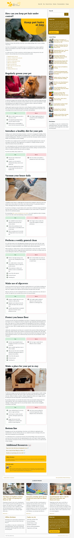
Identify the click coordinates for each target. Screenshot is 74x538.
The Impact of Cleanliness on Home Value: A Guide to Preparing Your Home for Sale (61, 41)
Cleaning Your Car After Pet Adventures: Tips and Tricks (60, 110)
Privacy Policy (63, 535)
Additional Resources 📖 (12, 68)
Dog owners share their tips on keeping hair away (16, 448)
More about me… (53, 32)
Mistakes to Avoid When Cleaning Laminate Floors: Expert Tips (61, 115)
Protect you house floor (12, 64)
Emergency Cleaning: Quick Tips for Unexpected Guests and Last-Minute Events (61, 46)
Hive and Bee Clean (11, 535)
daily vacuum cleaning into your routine (20, 213)
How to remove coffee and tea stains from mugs (60, 99)
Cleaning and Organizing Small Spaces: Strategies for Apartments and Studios (61, 72)
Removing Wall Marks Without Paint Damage (63, 477)
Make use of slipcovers (12, 62)
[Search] (66, 14)
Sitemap (59, 535)
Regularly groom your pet (13, 56)
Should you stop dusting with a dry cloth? (15, 452)
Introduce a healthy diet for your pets (15, 57)
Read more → (5, 513)
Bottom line (10, 67)
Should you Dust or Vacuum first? (9, 477)
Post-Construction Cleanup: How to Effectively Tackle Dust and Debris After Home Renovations (61, 62)
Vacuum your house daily (13, 59)
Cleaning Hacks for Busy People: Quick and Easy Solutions (61, 104)
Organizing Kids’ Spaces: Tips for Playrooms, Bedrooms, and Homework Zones (61, 51)
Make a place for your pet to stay (14, 65)
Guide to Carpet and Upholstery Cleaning (60, 67)
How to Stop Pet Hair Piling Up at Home (14, 450)
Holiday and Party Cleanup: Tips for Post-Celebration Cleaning (61, 78)
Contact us (67, 535)
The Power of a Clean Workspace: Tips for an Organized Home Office (61, 83)
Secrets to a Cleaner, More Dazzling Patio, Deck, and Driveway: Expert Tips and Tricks (61, 93)
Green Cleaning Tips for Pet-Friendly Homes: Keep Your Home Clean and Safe (61, 88)
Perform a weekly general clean (14, 61)
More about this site (54, 531)
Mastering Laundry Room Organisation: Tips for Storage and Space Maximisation (60, 56)
